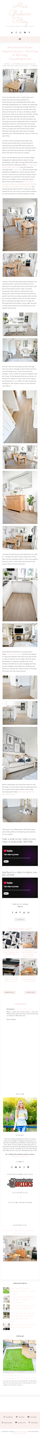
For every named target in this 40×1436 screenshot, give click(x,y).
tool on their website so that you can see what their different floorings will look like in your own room (19, 184)
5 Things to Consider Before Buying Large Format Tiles (11, 952)
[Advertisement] (20, 1069)
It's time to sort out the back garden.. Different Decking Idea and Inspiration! (19, 1317)
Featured (10, 66)
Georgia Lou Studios (20, 1433)
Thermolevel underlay (14, 654)
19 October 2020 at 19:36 (24, 1009)
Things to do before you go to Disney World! (23, 1307)
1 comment (34, 66)
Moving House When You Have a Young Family (24, 1325)
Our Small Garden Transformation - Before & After (23, 1291)
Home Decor (23, 66)
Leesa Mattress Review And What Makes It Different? (22, 1300)
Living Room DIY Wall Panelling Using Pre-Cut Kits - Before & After (29, 953)
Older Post (30, 992)
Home (16, 66)
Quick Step (18, 169)
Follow (20, 1197)
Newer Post (9, 992)
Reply (8, 1022)
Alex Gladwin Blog (20, 14)
